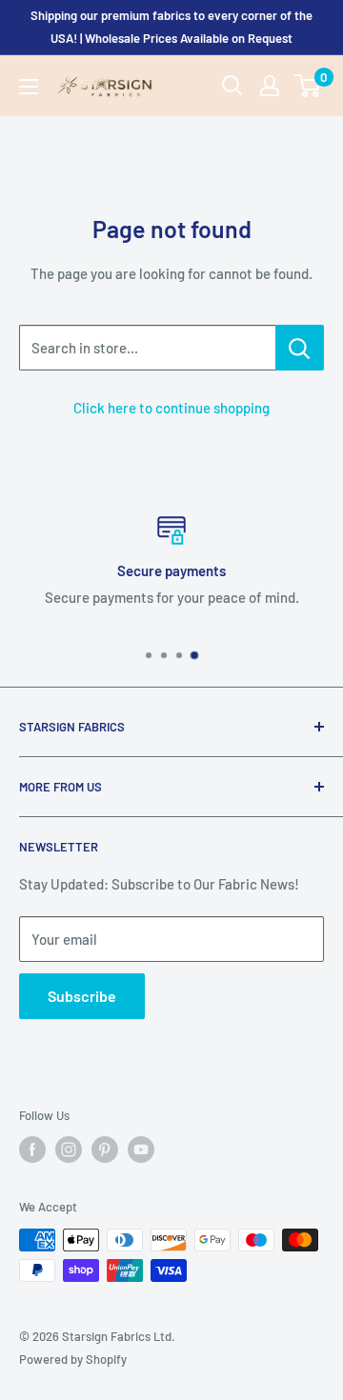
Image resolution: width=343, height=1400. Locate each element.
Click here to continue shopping (171, 407)
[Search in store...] (299, 347)
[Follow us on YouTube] (141, 1149)
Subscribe (82, 996)
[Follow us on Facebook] (32, 1149)
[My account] (269, 85)
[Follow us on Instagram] (68, 1149)
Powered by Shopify (73, 1359)
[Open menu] (28, 86)
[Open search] (232, 85)
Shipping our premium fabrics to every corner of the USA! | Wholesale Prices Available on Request (171, 27)
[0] (308, 85)
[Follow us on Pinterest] (104, 1149)
